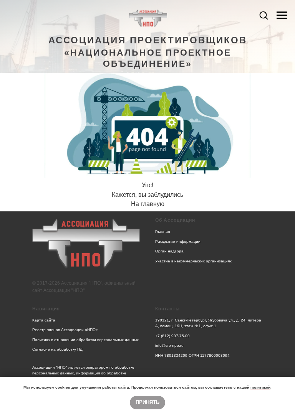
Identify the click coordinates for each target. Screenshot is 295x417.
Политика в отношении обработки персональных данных (85, 340)
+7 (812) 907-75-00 (172, 336)
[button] (263, 15)
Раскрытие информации (178, 241)
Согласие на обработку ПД (57, 349)
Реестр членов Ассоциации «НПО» (65, 330)
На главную (147, 204)
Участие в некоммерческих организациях (193, 261)
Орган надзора (169, 251)
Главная (162, 231)
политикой (260, 387)
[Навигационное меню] (282, 15)
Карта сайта (43, 320)
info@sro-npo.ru (169, 345)
